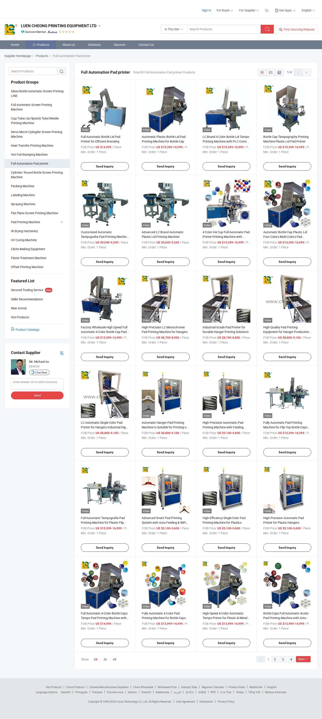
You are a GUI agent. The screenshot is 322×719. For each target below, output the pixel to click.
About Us (68, 45)
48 (114, 659)
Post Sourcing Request (299, 29)
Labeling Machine (23, 195)
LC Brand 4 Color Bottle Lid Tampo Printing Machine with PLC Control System (226, 141)
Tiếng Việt (254, 692)
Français (97, 692)
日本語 (202, 692)
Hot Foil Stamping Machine (29, 154)
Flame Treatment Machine (28, 258)
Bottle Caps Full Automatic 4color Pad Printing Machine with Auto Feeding (286, 618)
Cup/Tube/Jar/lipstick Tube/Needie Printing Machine (35, 120)
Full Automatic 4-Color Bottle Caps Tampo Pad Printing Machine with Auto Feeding (104, 618)
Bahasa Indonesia (275, 692)
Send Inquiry (104, 166)
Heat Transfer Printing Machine (32, 145)
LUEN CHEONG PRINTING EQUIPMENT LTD (59, 25)
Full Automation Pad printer (29, 163)
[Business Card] (62, 353)
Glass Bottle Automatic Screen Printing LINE (37, 93)
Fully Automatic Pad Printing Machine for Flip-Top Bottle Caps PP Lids (285, 427)
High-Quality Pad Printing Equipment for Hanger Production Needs (286, 331)
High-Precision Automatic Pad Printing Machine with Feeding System (223, 427)
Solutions (94, 45)
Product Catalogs (27, 329)
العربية (177, 692)
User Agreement (185, 701)
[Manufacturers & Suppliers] (32, 9)
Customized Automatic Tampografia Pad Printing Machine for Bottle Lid (104, 236)
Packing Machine (22, 186)
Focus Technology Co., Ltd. (132, 701)
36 (105, 659)
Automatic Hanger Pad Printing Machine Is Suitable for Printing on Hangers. (165, 427)
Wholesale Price (167, 687)
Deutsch (146, 692)
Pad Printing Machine (25, 222)
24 (95, 659)
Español (66, 692)
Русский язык (115, 692)
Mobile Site (255, 687)
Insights (271, 687)
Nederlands (162, 692)
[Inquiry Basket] (267, 10)
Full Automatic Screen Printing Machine (31, 107)
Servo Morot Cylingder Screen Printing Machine (36, 134)
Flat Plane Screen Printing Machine (34, 213)
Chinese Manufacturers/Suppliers (109, 687)
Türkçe (240, 692)
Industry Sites (189, 687)
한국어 (190, 692)
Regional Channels (213, 687)
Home (15, 45)
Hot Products (54, 687)
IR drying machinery (24, 231)
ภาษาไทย (225, 692)
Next (301, 659)
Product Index (236, 687)
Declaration (206, 701)
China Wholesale (143, 687)
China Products (75, 687)
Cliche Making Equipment (28, 249)
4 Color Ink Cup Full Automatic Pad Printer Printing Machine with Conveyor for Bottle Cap (226, 236)
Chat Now (41, 372)
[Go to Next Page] (307, 72)
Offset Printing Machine (27, 267)
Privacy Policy (226, 701)
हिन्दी (213, 692)
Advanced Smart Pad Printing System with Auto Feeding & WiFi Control (164, 522)
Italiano (132, 692)
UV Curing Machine (24, 240)
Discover (120, 45)
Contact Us (146, 45)
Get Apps (285, 10)
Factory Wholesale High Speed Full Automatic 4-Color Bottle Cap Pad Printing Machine (104, 331)
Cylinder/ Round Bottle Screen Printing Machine (37, 174)
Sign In (206, 10)
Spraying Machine (23, 204)
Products (43, 45)
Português (81, 692)
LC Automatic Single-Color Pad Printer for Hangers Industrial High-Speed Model (104, 427)
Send (37, 395)
